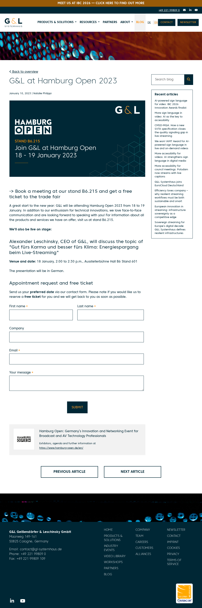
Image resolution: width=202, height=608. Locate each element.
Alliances (143, 554)
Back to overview (24, 72)
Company (143, 530)
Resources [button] (88, 22)
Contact (174, 536)
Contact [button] (167, 22)
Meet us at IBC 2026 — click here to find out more (101, 3)
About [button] (125, 22)
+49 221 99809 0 (169, 10)
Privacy (173, 554)
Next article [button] (132, 472)
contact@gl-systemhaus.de (41, 549)
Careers (142, 542)
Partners (110, 22)
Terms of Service (174, 562)
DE (149, 22)
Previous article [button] (69, 472)
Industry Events (111, 548)
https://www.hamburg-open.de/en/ (61, 448)
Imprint (173, 542)
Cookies (173, 548)
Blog (140, 22)
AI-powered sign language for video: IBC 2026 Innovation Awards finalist (171, 104)
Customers (144, 548)
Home (108, 530)
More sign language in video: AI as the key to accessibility (168, 116)
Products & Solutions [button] (55, 22)
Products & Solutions (113, 538)
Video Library (115, 556)
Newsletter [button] (188, 22)
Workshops (113, 562)
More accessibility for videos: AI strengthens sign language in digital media (171, 157)
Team (139, 536)
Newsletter (176, 530)
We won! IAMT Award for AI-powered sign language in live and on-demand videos (172, 145)
